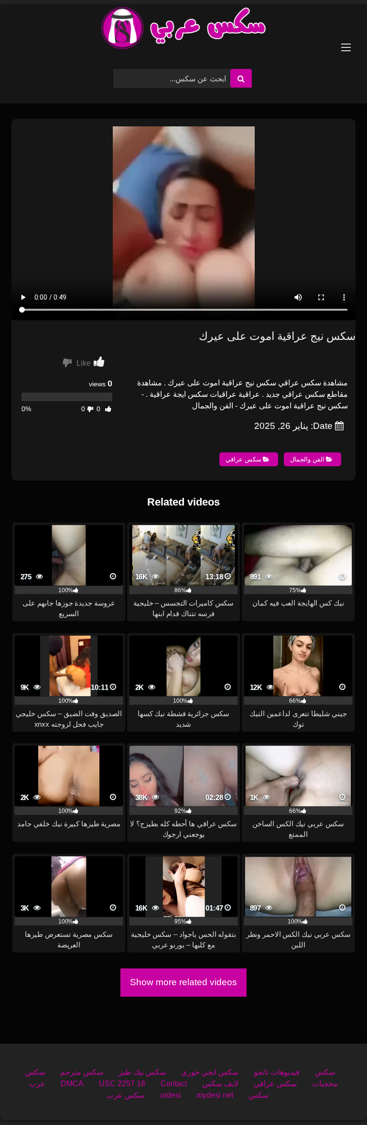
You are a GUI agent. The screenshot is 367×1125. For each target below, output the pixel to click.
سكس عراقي (243, 459)
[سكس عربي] (183, 30)
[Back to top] (337, 1096)
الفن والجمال (307, 459)
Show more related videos (183, 982)
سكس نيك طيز (142, 1072)
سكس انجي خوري (209, 1072)
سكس (325, 1072)
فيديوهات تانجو (277, 1072)
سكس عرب (126, 1095)
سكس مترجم (81, 1072)
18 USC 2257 (122, 1084)
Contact (174, 1084)
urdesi (170, 1095)
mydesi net (214, 1095)
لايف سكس (220, 1084)
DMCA (72, 1084)
